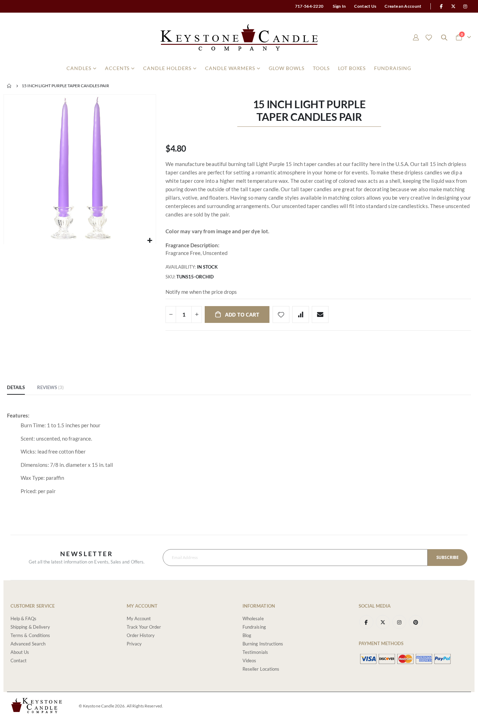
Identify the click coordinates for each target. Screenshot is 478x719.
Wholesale (253, 618)
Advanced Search (27, 644)
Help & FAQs (23, 618)
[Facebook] (441, 6)
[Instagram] (465, 6)
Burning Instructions (262, 644)
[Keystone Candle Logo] (239, 37)
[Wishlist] (428, 37)
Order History (141, 635)
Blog (246, 635)
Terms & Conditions (30, 635)
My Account (139, 618)
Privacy (134, 644)
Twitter (383, 622)
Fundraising (254, 627)
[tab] (16, 388)
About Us (19, 652)
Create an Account (403, 6)
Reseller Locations (260, 669)
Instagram (399, 622)
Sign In (339, 6)
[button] (149, 240)
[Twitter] (453, 6)
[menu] (239, 68)
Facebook (366, 622)
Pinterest (416, 622)
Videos (249, 660)
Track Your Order (144, 627)
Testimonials (255, 652)
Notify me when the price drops (201, 292)
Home (9, 86)
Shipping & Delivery (30, 627)
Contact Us (365, 6)
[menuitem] (81, 68)
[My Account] (416, 37)
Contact (18, 660)
